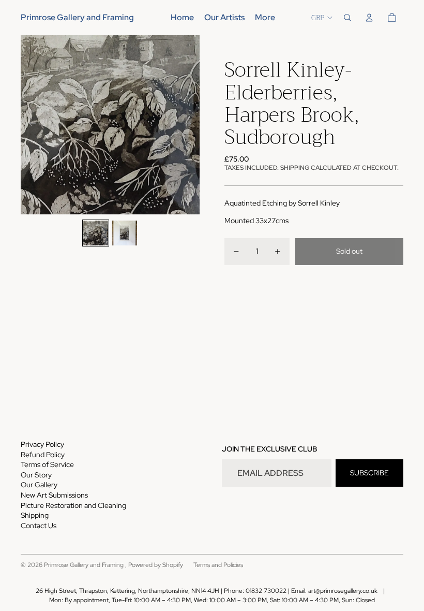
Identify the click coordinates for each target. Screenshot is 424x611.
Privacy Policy (42, 444)
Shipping (35, 515)
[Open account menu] (369, 17)
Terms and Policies (218, 565)
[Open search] (347, 17)
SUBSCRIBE (369, 472)
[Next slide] (191, 124)
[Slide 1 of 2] (95, 233)
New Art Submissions (54, 495)
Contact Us (38, 525)
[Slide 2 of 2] (124, 233)
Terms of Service (47, 464)
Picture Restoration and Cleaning (73, 505)
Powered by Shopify (155, 565)
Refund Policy (43, 454)
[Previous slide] (29, 124)
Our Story (36, 474)
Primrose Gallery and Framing (84, 565)
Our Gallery (39, 484)
